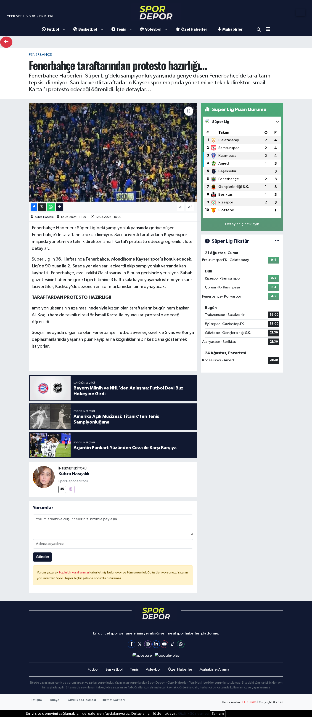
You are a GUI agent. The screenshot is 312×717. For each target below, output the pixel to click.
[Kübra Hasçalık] (44, 477)
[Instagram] (70, 489)
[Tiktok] (172, 644)
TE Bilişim (249, 702)
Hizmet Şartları (113, 700)
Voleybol (153, 29)
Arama (258, 29)
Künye (54, 700)
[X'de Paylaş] (42, 207)
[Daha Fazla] (59, 207)
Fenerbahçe (40, 55)
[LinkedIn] (156, 644)
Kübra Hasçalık (44, 217)
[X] (139, 644)
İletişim (36, 700)
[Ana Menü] (269, 30)
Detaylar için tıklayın (242, 224)
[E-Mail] (62, 489)
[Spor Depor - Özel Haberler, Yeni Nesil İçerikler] (156, 12)
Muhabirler (232, 29)
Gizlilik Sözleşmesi (82, 700)
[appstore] (142, 656)
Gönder (42, 557)
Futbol (53, 29)
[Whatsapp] (181, 644)
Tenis (121, 29)
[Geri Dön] (6, 42)
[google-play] (167, 656)
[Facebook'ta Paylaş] (34, 207)
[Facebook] (131, 644)
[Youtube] (164, 644)
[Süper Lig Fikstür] (277, 241)
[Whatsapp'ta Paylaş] (51, 207)
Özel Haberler (194, 29)
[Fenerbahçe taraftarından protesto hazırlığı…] (113, 152)
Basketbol (87, 29)
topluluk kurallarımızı (74, 572)
